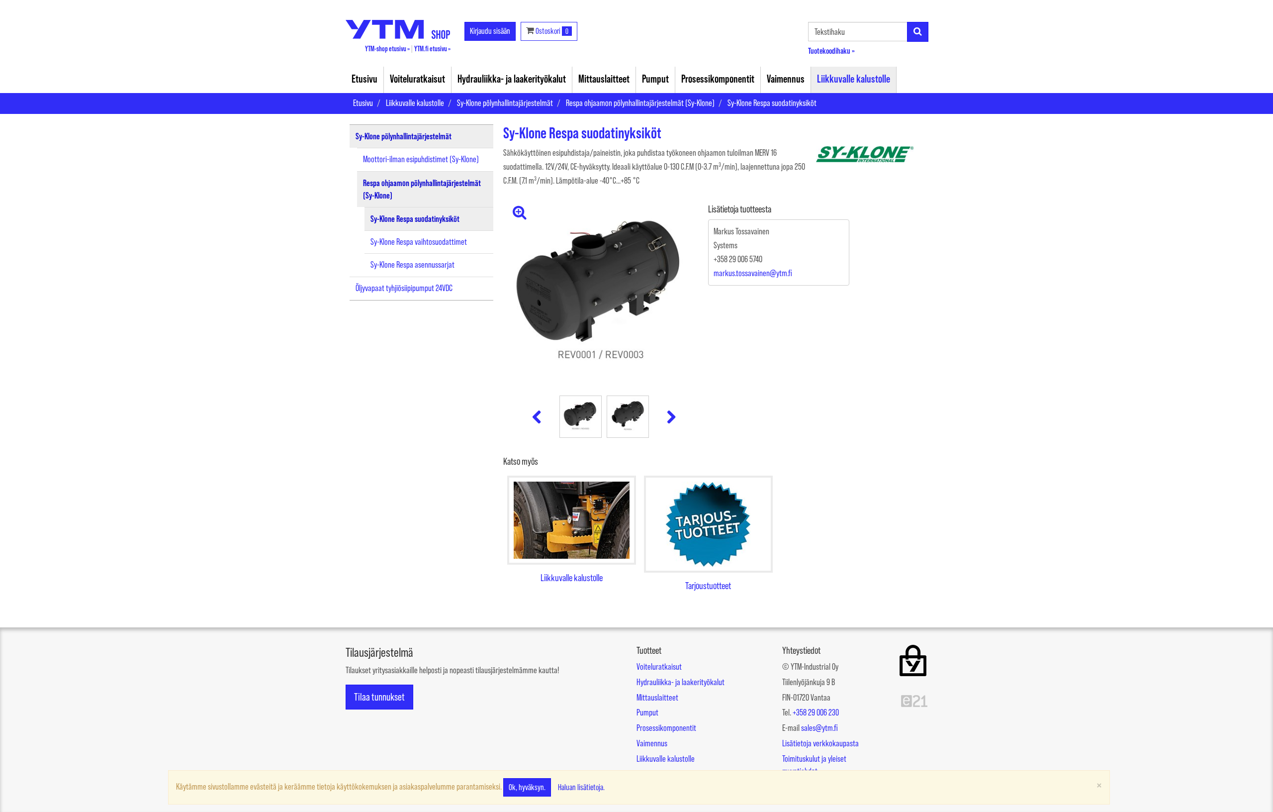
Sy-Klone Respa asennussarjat (412, 265)
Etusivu (364, 79)
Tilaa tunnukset (379, 697)
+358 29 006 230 (816, 712)
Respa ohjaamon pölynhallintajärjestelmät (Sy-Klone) (640, 103)
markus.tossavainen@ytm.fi (753, 273)
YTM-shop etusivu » (387, 48)
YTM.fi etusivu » (432, 48)
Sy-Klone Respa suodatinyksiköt (772, 103)
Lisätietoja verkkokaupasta (820, 743)
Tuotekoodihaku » (831, 50)
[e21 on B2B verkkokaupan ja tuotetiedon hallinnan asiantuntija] (914, 700)
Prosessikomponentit (717, 79)
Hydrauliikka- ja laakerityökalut (511, 79)
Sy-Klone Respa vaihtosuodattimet (418, 242)
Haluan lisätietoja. (581, 787)
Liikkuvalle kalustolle (853, 79)
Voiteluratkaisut (417, 79)
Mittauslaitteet (604, 79)
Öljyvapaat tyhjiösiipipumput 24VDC (404, 288)
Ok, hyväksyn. (527, 787)
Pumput (655, 79)
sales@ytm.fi (819, 728)
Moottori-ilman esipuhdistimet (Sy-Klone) (421, 159)
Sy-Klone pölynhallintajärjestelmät (505, 103)
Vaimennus (786, 79)
